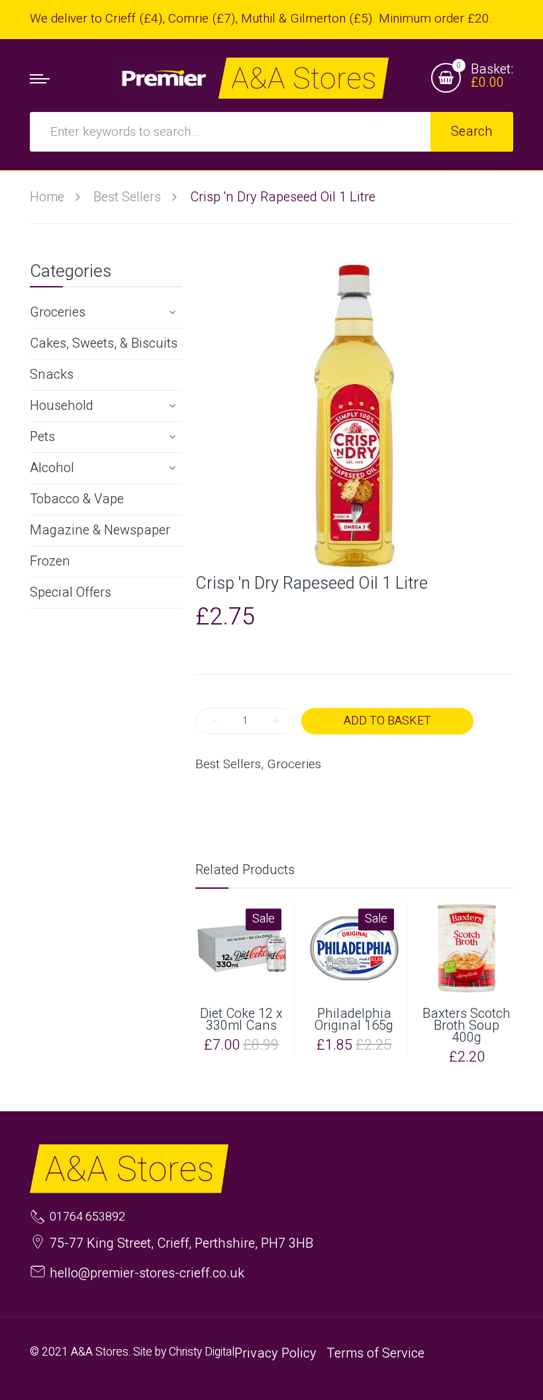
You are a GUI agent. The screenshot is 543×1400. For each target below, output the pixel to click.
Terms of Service (375, 1353)
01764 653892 (87, 1217)
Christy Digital (201, 1352)
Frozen (50, 561)
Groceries (57, 312)
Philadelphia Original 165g (354, 1020)
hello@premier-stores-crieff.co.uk (147, 1273)
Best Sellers (228, 765)
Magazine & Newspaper (100, 530)
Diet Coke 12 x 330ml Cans (241, 1020)
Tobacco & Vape (77, 499)
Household (61, 405)
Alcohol (52, 467)
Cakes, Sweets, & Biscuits (103, 343)
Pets (42, 436)
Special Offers (70, 592)
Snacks (52, 374)
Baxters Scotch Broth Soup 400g (466, 1026)
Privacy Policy (275, 1353)
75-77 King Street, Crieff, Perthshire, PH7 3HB (181, 1243)
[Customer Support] (251, 78)
